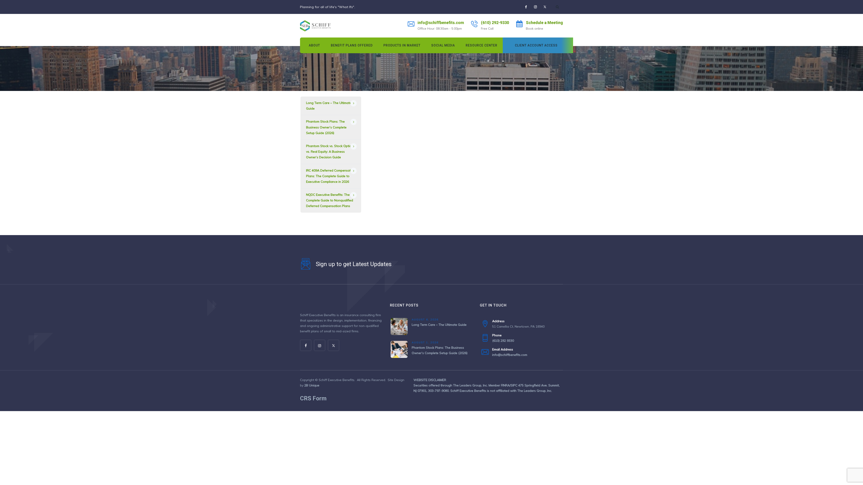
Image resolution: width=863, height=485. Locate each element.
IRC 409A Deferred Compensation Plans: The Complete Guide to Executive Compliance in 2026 (330, 176)
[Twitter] (544, 7)
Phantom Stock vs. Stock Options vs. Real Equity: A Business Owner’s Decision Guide (330, 151)
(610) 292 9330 (503, 341)
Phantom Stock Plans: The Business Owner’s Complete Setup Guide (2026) (326, 127)
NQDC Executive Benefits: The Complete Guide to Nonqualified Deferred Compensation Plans (329, 200)
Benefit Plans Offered (352, 45)
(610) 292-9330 (495, 22)
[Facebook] (526, 7)
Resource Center (481, 45)
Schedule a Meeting (544, 22)
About (314, 45)
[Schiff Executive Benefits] (315, 25)
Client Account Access (536, 45)
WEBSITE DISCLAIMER (430, 380)
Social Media (443, 45)
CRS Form (313, 398)
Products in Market (401, 45)
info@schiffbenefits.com (441, 22)
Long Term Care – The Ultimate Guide (328, 105)
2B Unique (311, 385)
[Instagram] (535, 7)
